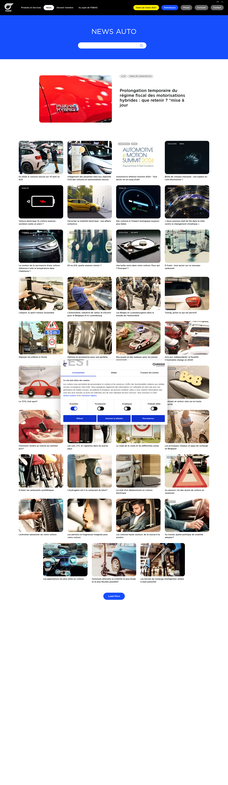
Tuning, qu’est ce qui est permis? (181, 313)
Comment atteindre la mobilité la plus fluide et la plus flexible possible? (114, 580)
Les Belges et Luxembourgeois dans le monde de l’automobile (135, 314)
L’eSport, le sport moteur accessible (36, 313)
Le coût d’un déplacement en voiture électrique (134, 491)
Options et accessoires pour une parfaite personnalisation (87, 358)
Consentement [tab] (78, 373)
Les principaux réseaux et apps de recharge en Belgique (186, 447)
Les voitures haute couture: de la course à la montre (138, 535)
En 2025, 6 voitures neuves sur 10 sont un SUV (39, 178)
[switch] (100, 409)
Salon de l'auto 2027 (146, 8)
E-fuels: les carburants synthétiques (36, 490)
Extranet (201, 8)
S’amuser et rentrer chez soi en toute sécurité (183, 402)
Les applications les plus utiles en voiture (63, 579)
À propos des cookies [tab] (149, 373)
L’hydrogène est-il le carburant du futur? (87, 490)
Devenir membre (65, 8)
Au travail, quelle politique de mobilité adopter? (184, 535)
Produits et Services (31, 8)
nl (222, 2)
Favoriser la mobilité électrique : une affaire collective (89, 222)
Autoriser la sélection (114, 418)
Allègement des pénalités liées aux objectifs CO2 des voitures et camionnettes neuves (89, 178)
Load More (114, 596)
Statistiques (170, 8)
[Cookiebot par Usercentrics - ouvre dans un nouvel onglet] (154, 365)
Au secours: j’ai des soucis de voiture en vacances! (184, 491)
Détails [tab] (114, 373)
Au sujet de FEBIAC (88, 8)
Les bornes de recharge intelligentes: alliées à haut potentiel (162, 580)
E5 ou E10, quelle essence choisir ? (84, 265)
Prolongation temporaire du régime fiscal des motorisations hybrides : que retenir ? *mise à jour (152, 97)
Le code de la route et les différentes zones (137, 446)
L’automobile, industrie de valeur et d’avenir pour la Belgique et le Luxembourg (89, 314)
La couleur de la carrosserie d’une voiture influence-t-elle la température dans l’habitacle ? (39, 268)
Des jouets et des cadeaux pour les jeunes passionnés (136, 358)
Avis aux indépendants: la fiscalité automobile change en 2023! (181, 358)
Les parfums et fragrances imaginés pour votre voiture (87, 535)
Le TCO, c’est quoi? (28, 401)
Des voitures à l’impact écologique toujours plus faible (137, 222)
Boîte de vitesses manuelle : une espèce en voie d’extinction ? (186, 178)
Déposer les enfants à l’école (33, 357)
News (48, 8)
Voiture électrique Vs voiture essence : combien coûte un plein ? (38, 222)
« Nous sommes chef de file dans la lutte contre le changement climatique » (185, 222)
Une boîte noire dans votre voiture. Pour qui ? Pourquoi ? (138, 266)
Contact (217, 8)
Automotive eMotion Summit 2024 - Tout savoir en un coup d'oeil (136, 178)
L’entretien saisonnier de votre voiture (38, 534)
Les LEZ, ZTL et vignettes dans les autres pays (87, 447)
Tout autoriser (148, 418)
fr (218, 2)
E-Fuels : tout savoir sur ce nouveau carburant (182, 266)
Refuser (80, 418)
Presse (186, 8)
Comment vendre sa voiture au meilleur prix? (38, 447)
